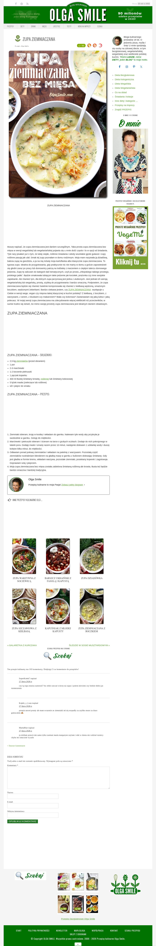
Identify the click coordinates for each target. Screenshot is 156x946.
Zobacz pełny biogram (72, 485)
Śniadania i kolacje (124, 96)
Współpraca (97, 930)
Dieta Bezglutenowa (124, 75)
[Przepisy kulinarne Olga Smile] (78, 15)
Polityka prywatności (38, 930)
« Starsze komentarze (16, 746)
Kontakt (114, 930)
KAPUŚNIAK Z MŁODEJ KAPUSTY (58, 630)
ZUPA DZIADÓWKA (91, 578)
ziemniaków (22, 361)
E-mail (10, 802)
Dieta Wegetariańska (125, 88)
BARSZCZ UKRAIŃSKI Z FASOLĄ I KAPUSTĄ (58, 579)
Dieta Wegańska (123, 84)
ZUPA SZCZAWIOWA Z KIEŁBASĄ (24, 630)
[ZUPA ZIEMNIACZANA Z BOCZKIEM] (92, 623)
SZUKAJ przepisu (132, 930)
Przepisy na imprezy (125, 105)
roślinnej (45, 379)
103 (82, 45)
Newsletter (61, 930)
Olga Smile (25, 46)
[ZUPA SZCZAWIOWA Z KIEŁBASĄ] (24, 623)
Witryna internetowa (15, 811)
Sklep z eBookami (78, 934)
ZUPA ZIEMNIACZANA (79, 289)
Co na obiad (121, 92)
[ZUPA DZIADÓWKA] (92, 573)
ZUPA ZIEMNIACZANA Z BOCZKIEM (91, 630)
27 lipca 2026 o (25, 681)
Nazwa (10, 792)
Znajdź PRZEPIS (123, 109)
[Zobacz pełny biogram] (84, 485)
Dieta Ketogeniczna (124, 79)
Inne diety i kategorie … (126, 101)
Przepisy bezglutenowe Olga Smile (78, 919)
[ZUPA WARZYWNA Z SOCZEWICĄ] (24, 573)
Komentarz (12, 765)
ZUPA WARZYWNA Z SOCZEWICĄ (24, 579)
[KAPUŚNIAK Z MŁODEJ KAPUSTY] (58, 623)
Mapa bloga (79, 930)
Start (18, 930)
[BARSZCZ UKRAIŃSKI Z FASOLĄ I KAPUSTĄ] (58, 573)
